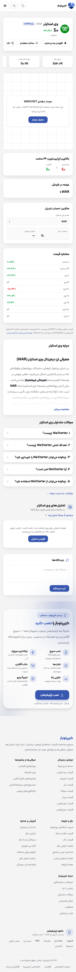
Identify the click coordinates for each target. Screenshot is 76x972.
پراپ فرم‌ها (30, 772)
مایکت (47, 941)
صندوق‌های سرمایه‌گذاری (23, 784)
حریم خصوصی (62, 966)
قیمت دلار (68, 839)
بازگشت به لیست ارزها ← (60, 493)
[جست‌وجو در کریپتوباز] (14, 5)
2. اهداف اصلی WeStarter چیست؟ (48, 445)
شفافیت (69, 907)
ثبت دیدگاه (59, 588)
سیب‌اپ (27, 941)
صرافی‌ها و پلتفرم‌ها (25, 760)
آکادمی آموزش (28, 846)
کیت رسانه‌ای (66, 913)
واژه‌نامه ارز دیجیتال (26, 864)
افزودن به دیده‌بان (53, 43)
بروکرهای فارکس (27, 766)
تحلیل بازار (30, 833)
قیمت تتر (68, 784)
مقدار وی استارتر (62, 215)
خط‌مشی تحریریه (32, 966)
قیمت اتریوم (66, 778)
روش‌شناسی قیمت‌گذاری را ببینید (19, 333)
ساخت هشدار (27, 43)
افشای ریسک (12, 966)
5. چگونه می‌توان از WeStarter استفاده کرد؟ (42, 481)
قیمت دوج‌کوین (64, 809)
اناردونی (58, 946)
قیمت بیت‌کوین (65, 772)
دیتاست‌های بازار (27, 858)
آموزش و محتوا (28, 821)
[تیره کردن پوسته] (23, 5)
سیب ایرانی (14, 941)
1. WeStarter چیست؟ (56, 433)
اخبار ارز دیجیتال (28, 827)
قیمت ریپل (67, 797)
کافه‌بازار (58, 941)
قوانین (47, 966)
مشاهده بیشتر (61, 409)
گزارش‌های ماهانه (26, 852)
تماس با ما (67, 888)
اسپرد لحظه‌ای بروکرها (61, 827)
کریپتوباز (66, 738)
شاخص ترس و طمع (63, 852)
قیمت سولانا (67, 791)
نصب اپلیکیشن (49, 694)
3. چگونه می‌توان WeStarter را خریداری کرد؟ (42, 457)
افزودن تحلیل (38, 539)
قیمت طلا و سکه (64, 833)
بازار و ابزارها (67, 821)
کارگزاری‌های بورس (26, 791)
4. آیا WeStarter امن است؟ (53, 469)
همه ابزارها (67, 864)
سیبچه (69, 946)
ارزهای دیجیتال (65, 760)
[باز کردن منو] (5, 5)
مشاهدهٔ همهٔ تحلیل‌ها (60, 515)
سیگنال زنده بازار (27, 839)
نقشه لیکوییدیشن (63, 858)
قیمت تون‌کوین (65, 803)
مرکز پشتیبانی (66, 900)
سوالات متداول (65, 894)
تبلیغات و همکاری (63, 882)
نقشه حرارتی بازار (65, 846)
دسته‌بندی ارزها (65, 766)
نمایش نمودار (38, 120)
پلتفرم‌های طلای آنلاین (24, 778)
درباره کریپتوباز (65, 876)
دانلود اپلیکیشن (55, 931)
